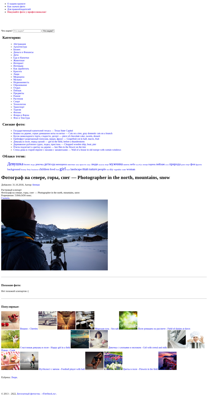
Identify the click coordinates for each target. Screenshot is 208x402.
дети (47, 164)
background (13, 169)
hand (68, 170)
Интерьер (18, 66)
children (44, 169)
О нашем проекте (16, 3)
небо (132, 164)
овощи (145, 165)
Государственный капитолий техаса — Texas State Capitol (43, 130)
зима (77, 165)
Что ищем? (6, 30)
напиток (126, 165)
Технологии (19, 104)
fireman (36, 184)
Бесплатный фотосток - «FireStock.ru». (37, 393)
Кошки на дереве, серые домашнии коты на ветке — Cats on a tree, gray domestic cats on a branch (62, 133)
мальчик (101, 165)
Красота (17, 71)
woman (131, 169)
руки (183, 165)
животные (71, 165)
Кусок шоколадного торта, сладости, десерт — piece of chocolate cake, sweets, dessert (56, 136)
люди (94, 164)
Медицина (18, 77)
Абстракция (19, 44)
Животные (19, 60)
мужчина (116, 164)
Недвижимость (21, 82)
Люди (16, 74)
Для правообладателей (19, 9)
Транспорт (18, 107)
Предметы (18, 93)
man (85, 169)
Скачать (5, 198)
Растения (18, 98)
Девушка (15, 163)
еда (53, 164)
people (102, 169)
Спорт (16, 101)
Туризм (17, 109)
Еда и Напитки (21, 57)
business (34, 169)
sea (108, 170)
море (107, 165)
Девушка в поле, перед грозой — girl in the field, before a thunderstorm (49, 141)
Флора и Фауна (21, 115)
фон (192, 164)
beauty (23, 170)
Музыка (17, 79)
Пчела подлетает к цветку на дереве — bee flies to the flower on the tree (49, 147)
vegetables (117, 170)
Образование (20, 85)
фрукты (199, 165)
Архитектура (20, 46)
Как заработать (21, 68)
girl (63, 168)
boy (29, 169)
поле (167, 165)
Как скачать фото (16, 6)
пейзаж (160, 164)
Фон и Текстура (21, 118)
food (52, 169)
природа (175, 164)
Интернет (18, 63)
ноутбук (139, 165)
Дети (16, 55)
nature (93, 169)
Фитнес (17, 112)
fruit (57, 170)
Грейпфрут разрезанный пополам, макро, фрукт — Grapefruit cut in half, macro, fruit (56, 139)
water (124, 170)
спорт (187, 165)
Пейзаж (17, 90)
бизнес (27, 164)
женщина (61, 164)
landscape (76, 169)
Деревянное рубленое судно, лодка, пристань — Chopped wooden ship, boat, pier (54, 144)
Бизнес (17, 49)
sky (111, 169)
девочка (39, 164)
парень (151, 164)
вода (33, 165)
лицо (88, 165)
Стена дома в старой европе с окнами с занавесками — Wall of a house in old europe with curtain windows (67, 149)
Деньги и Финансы (23, 52)
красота (83, 164)
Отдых (16, 87)
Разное (16, 96)
